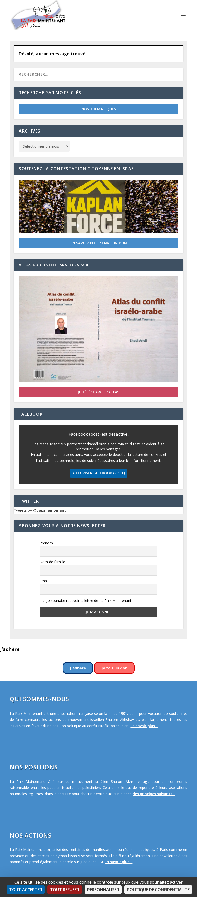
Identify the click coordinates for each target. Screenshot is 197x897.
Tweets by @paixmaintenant (40, 510)
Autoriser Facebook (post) (98, 473)
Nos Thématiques (98, 108)
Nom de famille (52, 561)
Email (44, 580)
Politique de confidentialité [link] (158, 889)
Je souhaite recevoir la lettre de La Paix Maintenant (88, 600)
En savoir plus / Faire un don (98, 243)
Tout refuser (64, 889)
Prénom (46, 543)
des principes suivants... (154, 793)
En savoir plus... (144, 725)
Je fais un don (114, 668)
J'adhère (78, 668)
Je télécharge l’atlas (98, 392)
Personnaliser (103, 889)
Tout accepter (25, 889)
